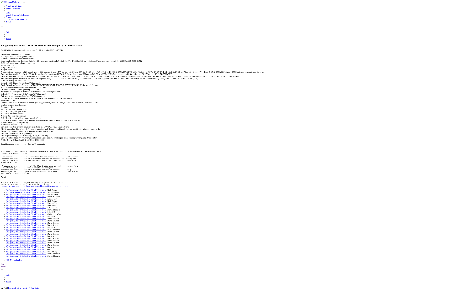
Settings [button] (9, 17)
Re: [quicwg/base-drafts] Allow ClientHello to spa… (26, 190)
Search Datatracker (13, 8)
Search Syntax (11, 15)
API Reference (23, 15)
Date (8, 32)
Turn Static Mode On (19, 19)
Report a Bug (13, 288)
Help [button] (8, 13)
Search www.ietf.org (14, 6)
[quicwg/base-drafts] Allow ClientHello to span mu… (26, 192)
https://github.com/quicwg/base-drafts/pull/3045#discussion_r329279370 (34, 186)
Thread (8, 39)
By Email (23, 288)
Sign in (8, 21)
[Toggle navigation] (24, 2)
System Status (34, 288)
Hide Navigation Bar (14, 260)
